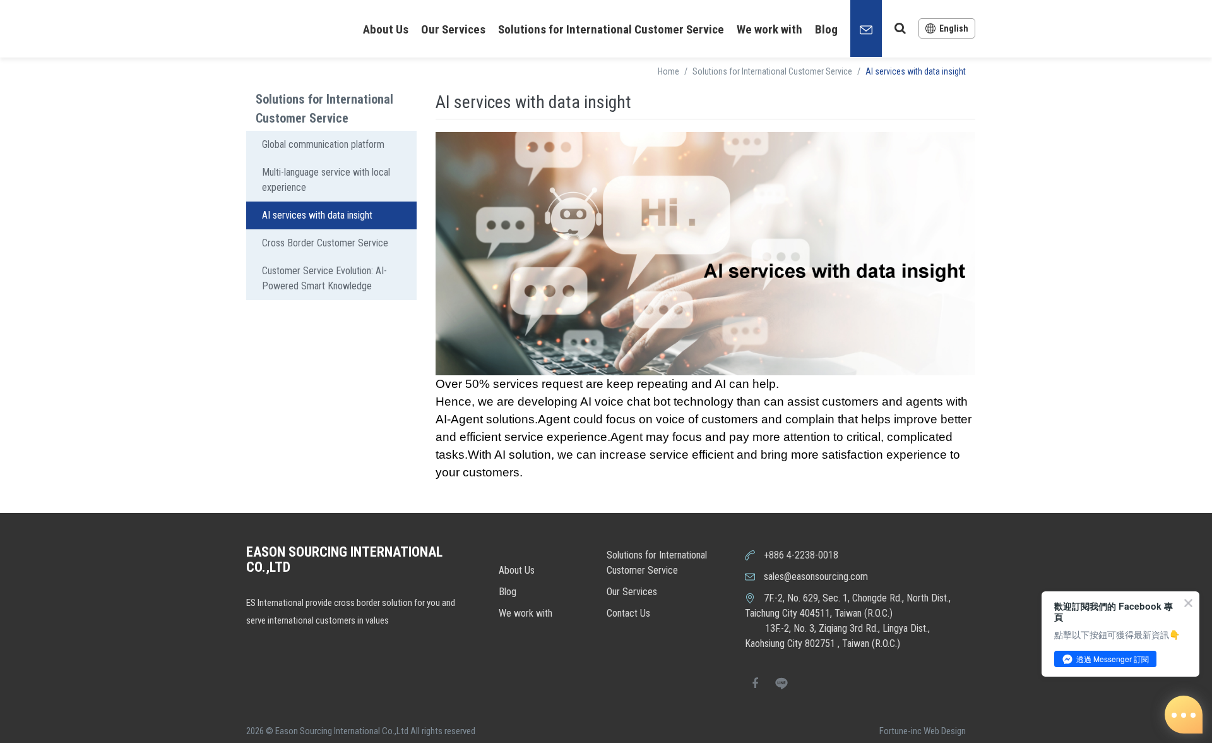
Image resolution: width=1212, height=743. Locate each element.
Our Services (453, 29)
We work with (769, 29)
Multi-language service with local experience (326, 179)
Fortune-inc (900, 731)
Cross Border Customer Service (325, 243)
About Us (385, 29)
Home (668, 71)
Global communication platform (323, 144)
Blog (826, 29)
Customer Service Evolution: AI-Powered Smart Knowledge (324, 278)
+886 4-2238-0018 (801, 555)
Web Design (945, 731)
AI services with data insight (317, 215)
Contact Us (628, 613)
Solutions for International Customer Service (611, 29)
